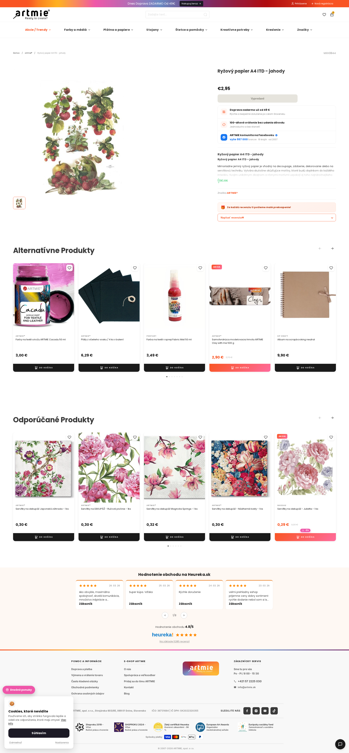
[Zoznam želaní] (324, 14)
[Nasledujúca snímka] (67, 298)
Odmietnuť (15, 742)
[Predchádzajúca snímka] (19, 298)
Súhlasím (39, 733)
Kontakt (129, 687)
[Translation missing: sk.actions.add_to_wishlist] (69, 268)
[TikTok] (274, 710)
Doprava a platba (81, 669)
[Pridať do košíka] (43, 368)
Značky (303, 30)
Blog (127, 693)
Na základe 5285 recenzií (175, 641)
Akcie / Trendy (36, 30)
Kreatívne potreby (234, 30)
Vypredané (257, 98)
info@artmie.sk (247, 687)
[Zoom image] (82, 138)
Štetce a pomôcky (189, 30)
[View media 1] (19, 203)
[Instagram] (256, 710)
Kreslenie (273, 30)
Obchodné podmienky (85, 687)
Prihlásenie (301, 3)
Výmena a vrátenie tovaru (87, 675)
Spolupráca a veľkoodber (139, 675)
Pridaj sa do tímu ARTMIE (139, 681)
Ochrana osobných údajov (87, 693)
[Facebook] (247, 710)
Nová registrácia (324, 3)
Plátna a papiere (116, 30)
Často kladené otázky (84, 681)
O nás (127, 669)
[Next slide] (332, 248)
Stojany (152, 30)
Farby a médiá (75, 30)
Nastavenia (62, 742)
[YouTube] (265, 710)
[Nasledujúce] (184, 615)
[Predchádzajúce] (165, 615)
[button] (166, 376)
